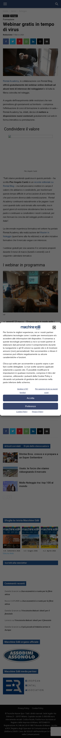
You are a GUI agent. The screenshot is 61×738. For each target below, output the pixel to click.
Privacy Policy (37, 412)
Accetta (30, 398)
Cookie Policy (21, 412)
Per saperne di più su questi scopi (46, 391)
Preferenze (30, 406)
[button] (54, 327)
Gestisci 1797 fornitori (22, 391)
